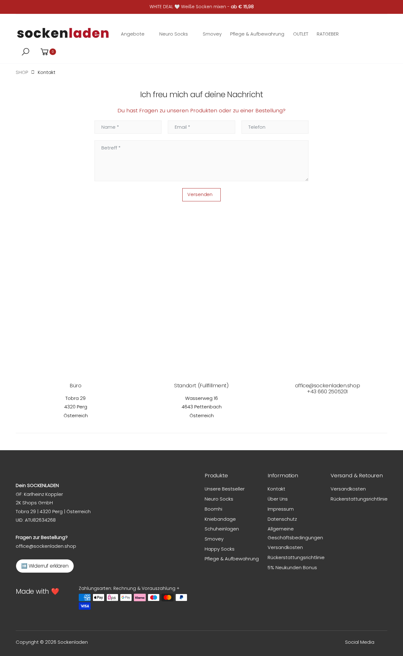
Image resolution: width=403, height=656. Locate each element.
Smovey (214, 538)
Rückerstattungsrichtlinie (296, 557)
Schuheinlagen (222, 528)
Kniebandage (220, 519)
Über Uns (278, 499)
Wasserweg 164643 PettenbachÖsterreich (202, 407)
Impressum (281, 509)
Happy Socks (220, 549)
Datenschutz (282, 519)
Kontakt (276, 488)
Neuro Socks (219, 499)
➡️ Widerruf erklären (45, 565)
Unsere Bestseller (225, 488)
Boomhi (213, 509)
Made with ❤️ (37, 591)
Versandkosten (285, 547)
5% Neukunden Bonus (292, 567)
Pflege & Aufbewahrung (232, 558)
